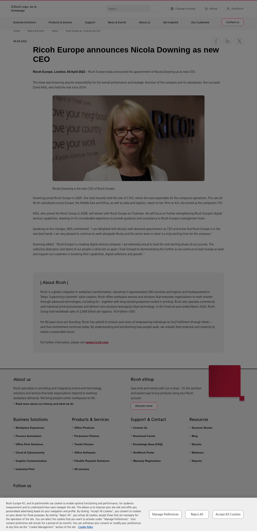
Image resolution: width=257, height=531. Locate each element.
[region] (128, 514)
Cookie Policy (85, 527)
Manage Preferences (165, 514)
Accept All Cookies (228, 514)
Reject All (197, 514)
